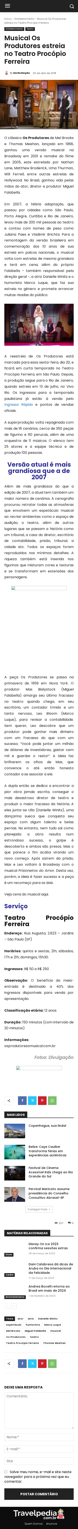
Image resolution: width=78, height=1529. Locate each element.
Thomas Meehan (54, 1343)
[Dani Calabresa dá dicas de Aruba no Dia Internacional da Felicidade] (14, 1269)
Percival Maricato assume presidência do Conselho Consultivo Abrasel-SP (49, 1193)
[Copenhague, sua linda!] (14, 1131)
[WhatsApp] (52, 1100)
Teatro (30, 28)
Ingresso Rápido (18, 404)
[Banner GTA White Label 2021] (39, 1068)
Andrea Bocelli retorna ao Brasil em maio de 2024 (49, 1288)
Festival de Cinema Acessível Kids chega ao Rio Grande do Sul (51, 1172)
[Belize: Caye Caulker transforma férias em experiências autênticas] (14, 1152)
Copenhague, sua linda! (47, 1125)
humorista (33, 1324)
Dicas (9, 1254)
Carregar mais (37, 1209)
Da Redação (21, 73)
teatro (34, 1337)
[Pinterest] (42, 1100)
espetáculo (13, 1324)
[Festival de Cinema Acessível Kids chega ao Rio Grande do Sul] (14, 1173)
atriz (31, 1318)
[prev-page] (7, 1306)
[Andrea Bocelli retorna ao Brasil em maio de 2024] (14, 1291)
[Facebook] (22, 1100)
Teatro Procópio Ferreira (22, 1343)
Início (8, 19)
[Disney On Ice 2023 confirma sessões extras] (14, 1249)
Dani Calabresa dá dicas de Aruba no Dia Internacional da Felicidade (51, 1268)
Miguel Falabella (35, 1331)
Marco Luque (52, 1324)
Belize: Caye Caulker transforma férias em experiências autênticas (48, 1151)
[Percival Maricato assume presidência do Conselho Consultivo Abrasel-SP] (14, 1194)
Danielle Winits (48, 1318)
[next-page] (14, 1306)
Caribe (9, 1274)
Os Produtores (16, 1337)
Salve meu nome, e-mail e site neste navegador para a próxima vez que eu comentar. (38, 1476)
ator (20, 1318)
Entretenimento (24, 19)
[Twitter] (32, 1100)
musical (55, 1331)
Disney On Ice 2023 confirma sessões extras (48, 1246)
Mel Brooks (13, 1331)
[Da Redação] (7, 73)
